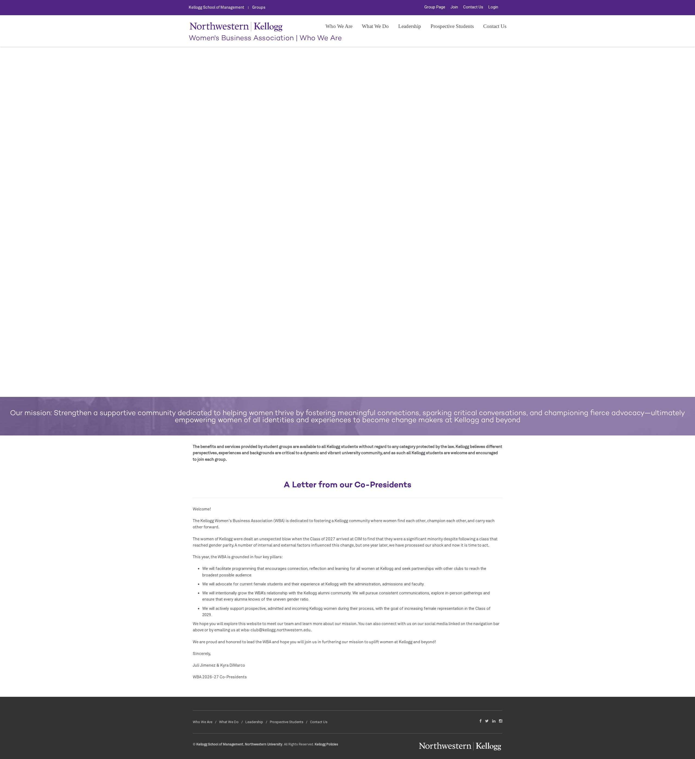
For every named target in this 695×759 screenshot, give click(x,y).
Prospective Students (452, 26)
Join (454, 7)
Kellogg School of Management (216, 8)
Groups (259, 8)
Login (493, 7)
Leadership (409, 26)
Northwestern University (263, 744)
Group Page (434, 7)
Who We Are (339, 26)
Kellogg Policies (326, 744)
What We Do (375, 26)
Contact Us (473, 7)
